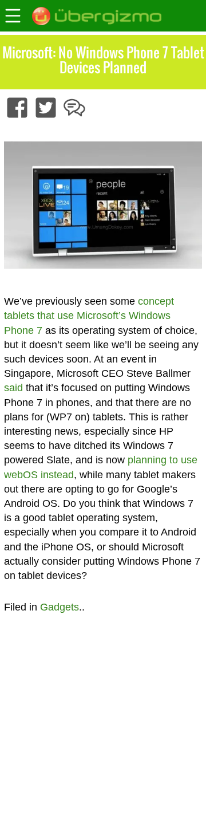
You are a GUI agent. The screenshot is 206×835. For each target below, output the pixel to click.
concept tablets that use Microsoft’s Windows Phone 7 (89, 316)
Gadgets (59, 607)
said (13, 387)
